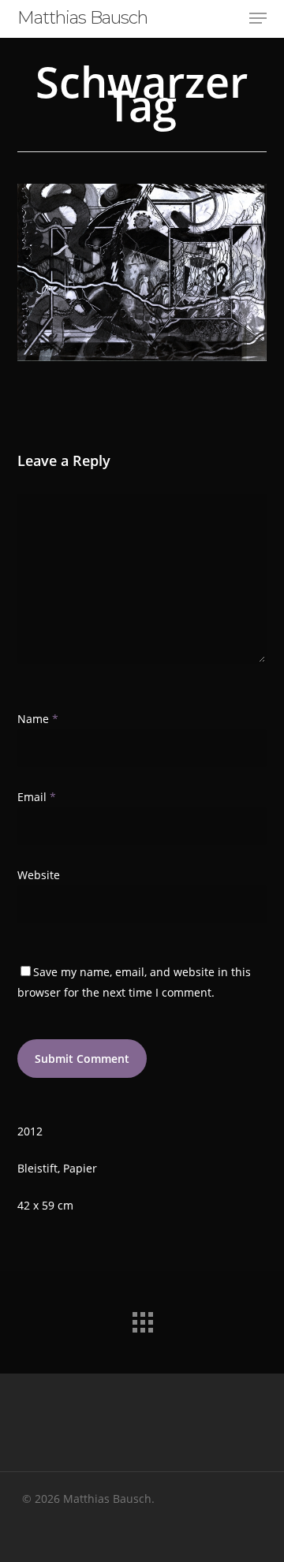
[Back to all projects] (142, 1318)
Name (37, 718)
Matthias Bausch (82, 18)
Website (38, 874)
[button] (258, 18)
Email (36, 796)
